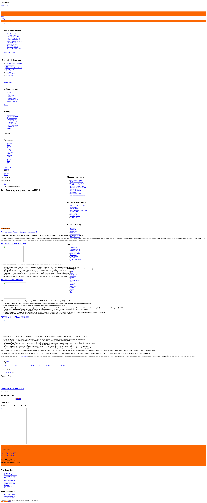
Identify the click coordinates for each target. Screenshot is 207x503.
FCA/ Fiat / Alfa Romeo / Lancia (13, 68)
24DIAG (9, 143)
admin (8, 361)
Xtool (8, 162)
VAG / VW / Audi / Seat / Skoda (13, 63)
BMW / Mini (8, 71)
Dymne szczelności (12, 118)
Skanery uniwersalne (9, 23)
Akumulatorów (11, 115)
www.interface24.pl (23, 356)
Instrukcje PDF (8, 486)
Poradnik (6, 488)
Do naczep (10, 96)
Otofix (8, 161)
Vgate (8, 153)
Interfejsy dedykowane (10, 52)
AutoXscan (10, 148)
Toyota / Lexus (9, 75)
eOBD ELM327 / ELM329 (14, 36)
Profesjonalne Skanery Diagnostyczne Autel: (19, 232)
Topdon (9, 159)
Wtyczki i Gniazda (12, 101)
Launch (9, 150)
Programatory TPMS (12, 47)
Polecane (6, 173)
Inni (8, 164)
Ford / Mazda (8, 72)
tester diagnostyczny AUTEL (58, 365)
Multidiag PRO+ (11, 152)
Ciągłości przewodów (12, 116)
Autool (9, 146)
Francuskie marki (9, 65)
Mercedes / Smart (9, 69)
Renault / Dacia (9, 66)
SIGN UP (18, 399)
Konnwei (9, 149)
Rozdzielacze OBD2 (12, 99)
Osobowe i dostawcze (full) (14, 39)
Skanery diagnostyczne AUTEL (42, 365)
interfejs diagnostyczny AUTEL (9, 365)
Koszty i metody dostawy (10, 475)
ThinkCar (9, 155)
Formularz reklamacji (9, 482)
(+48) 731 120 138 (8, 455)
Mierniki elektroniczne (13, 125)
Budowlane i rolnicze (12, 44)
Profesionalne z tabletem (13, 34)
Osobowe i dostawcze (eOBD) (15, 41)
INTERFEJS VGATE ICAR (12, 388)
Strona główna (7, 167)
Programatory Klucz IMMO (14, 48)
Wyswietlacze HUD (12, 126)
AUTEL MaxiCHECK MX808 (13, 243)
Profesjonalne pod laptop (13, 35)
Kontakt (6, 175)
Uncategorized (7, 358)
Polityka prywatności (9, 480)
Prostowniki (10, 122)
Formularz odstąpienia (9, 483)
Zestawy (9, 92)
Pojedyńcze (10, 93)
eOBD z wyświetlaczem (13, 38)
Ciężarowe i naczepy (12, 42)
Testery (6, 105)
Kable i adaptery (8, 82)
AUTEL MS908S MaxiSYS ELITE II (16, 317)
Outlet (8, 156)
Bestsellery (6, 169)
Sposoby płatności (8, 473)
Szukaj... (3, 8)
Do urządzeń (10, 95)
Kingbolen (10, 158)
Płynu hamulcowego (12, 121)
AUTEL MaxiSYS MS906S (12, 280)
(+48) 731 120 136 (8, 453)
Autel (8, 145)
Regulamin (6, 485)
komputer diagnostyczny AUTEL (25, 365)
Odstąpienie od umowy (10, 476)
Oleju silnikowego (11, 119)
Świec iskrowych (11, 123)
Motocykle (10, 45)
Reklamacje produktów (10, 477)
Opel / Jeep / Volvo (10, 73)
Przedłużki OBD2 (11, 98)
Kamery (9, 128)
